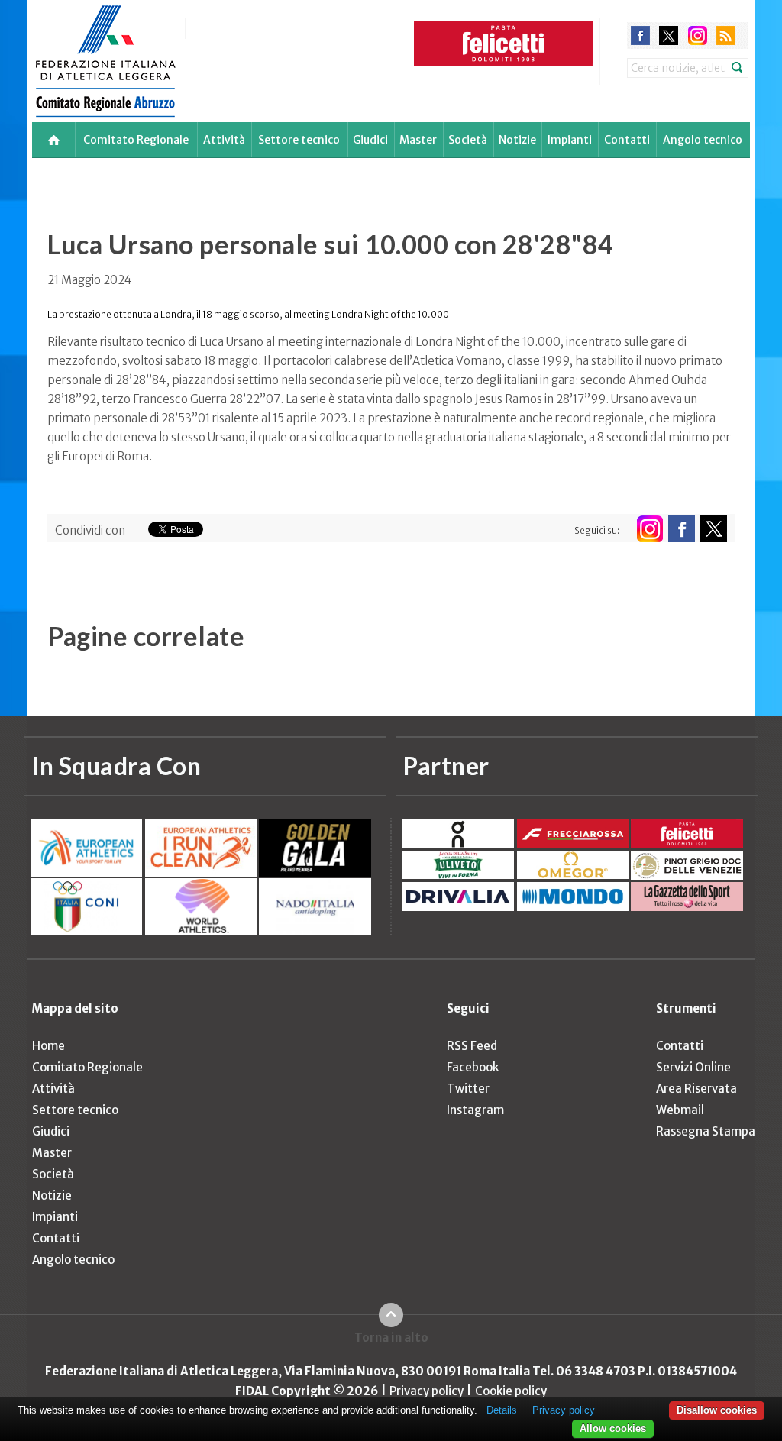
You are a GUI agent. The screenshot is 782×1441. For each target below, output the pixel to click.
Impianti (570, 140)
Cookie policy (511, 1391)
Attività (224, 140)
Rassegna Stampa (705, 1131)
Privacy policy (426, 1391)
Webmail (680, 1110)
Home (48, 1046)
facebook (640, 35)
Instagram (475, 1110)
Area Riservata (696, 1088)
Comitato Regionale (136, 140)
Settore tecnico (299, 140)
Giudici (370, 140)
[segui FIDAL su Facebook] (681, 528)
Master (418, 140)
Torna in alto (391, 1337)
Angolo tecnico (702, 140)
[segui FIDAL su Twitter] (713, 528)
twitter (668, 35)
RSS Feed (472, 1046)
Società (467, 140)
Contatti (627, 140)
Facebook (473, 1067)
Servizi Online (693, 1067)
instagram (697, 35)
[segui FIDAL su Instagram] (649, 528)
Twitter (468, 1088)
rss (725, 35)
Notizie (517, 140)
